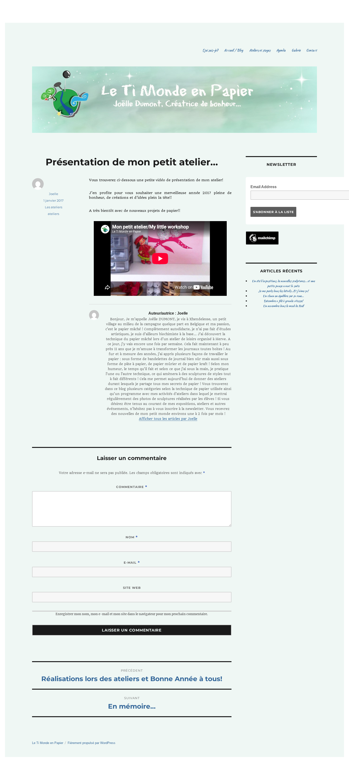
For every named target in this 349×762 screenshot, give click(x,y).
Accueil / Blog (233, 50)
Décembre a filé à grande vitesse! (283, 301)
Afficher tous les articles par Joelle (168, 419)
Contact (311, 50)
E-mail (132, 563)
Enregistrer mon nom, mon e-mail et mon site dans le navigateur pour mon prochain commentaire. (132, 614)
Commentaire (131, 487)
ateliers (53, 214)
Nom (132, 537)
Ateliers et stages (259, 50)
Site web (132, 588)
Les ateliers (53, 207)
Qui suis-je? (210, 50)
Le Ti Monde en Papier (47, 743)
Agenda (281, 50)
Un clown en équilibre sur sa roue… (283, 296)
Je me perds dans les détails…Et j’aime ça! (283, 291)
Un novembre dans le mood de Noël (283, 306)
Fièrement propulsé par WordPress (91, 743)
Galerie (296, 50)
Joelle (53, 194)
